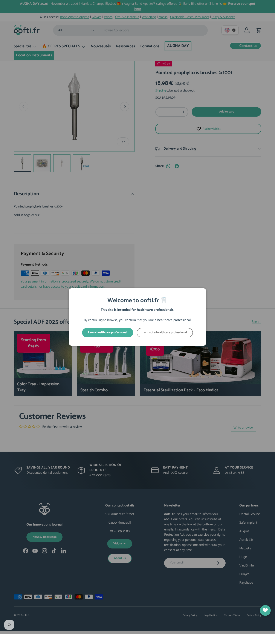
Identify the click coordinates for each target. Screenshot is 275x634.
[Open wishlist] (265, 610)
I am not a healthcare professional (165, 332)
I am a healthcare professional (107, 332)
